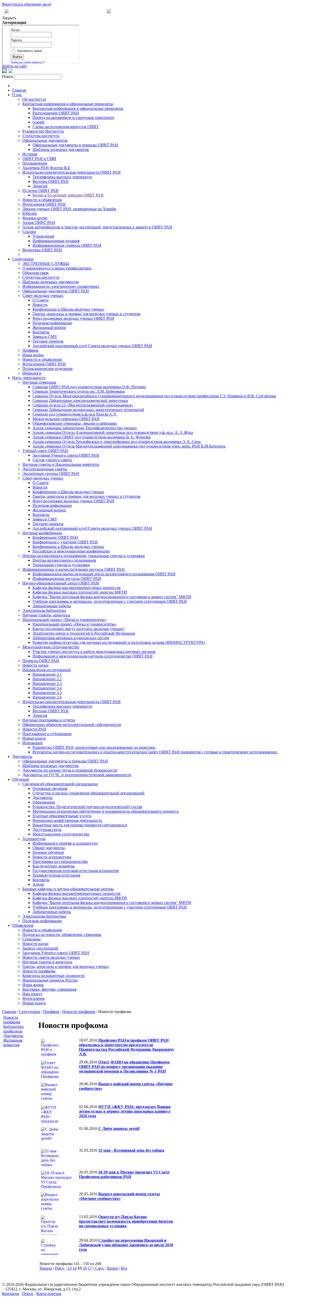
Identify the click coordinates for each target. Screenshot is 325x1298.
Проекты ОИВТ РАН (40, 661)
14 (75, 1268)
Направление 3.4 (47, 688)
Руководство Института (43, 131)
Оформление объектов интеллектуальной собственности (71, 724)
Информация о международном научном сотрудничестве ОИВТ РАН (92, 656)
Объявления (22, 925)
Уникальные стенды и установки (61, 565)
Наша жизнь (33, 355)
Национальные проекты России (50, 980)
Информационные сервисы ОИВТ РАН (66, 245)
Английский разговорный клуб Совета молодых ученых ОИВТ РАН (92, 346)
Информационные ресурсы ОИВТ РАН (66, 578)
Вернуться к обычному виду (26, 4)
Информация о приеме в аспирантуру (65, 843)
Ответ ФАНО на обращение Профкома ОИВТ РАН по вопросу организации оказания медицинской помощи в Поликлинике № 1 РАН (124, 1066)
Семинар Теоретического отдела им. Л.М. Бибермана (78, 391)
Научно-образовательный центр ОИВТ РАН (60, 583)
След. (99, 1268)
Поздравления (34, 163)
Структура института (40, 136)
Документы (22, 756)
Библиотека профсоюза (13, 1028)
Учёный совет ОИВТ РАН (45, 451)
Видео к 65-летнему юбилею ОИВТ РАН (68, 195)
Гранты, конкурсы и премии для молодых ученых (65, 966)
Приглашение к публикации (47, 734)
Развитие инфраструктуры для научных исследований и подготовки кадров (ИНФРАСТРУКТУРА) (118, 642)
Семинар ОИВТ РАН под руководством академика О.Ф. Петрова (89, 387)
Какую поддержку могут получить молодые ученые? (78, 629)
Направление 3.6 (47, 697)
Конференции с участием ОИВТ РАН (65, 542)
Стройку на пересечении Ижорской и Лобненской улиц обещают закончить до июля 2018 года (126, 1245)
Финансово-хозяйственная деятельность (67, 820)
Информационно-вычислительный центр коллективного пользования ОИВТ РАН (103, 574)
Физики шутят (34, 218)
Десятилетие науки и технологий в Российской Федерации (83, 633)
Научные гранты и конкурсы (47, 962)
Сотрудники (23, 259)
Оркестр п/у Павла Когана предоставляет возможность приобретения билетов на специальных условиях (126, 1221)
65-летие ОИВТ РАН (40, 190)
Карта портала (48, 1293)
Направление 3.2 (47, 679)
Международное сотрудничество (50, 647)
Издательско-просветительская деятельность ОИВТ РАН (71, 172)
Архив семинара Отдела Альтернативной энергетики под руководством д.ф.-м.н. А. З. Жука (112, 432)
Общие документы (48, 848)
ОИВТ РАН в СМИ (39, 158)
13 (70, 1268)
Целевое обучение (48, 852)
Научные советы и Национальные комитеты (60, 464)
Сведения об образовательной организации (60, 784)
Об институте (34, 99)
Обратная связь (35, 273)
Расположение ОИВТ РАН (55, 113)
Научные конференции (42, 533)
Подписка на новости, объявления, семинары (61, 934)
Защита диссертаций (40, 948)
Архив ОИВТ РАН (38, 222)
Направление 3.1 (47, 674)
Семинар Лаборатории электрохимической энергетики (80, 400)
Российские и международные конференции (71, 551)
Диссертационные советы (44, 469)
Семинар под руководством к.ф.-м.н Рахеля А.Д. (74, 414)
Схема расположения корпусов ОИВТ (65, 127)
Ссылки (29, 231)
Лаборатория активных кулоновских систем (70, 638)
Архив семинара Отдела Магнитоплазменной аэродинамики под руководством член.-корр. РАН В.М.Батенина (128, 446)
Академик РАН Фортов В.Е (46, 168)
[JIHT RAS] (11, 71)
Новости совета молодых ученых (51, 957)
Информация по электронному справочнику (61, 286)
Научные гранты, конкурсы (46, 615)
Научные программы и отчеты (48, 720)
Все (124, 1268)
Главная (19, 90)
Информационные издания (55, 241)
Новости (39, 305)
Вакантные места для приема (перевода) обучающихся (79, 825)
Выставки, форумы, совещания (49, 989)
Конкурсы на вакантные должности (53, 975)
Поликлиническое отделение (47, 368)
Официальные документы (45, 140)
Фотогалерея (33, 998)
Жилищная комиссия (12, 1042)
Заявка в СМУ (44, 336)
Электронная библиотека (44, 610)
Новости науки (35, 665)
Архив (38, 884)
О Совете (40, 300)
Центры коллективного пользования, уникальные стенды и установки (83, 556)
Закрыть (9, 18)
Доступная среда (46, 829)
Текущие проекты (47, 341)
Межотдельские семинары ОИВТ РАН (66, 419)
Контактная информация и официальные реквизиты (67, 104)
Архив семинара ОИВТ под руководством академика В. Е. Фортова (91, 437)
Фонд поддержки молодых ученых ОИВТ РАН (73, 318)
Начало (46, 1268)
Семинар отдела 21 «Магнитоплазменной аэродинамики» (82, 405)
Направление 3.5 (47, 692)
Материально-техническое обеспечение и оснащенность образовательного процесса (105, 811)
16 (85, 1268)
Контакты (41, 332)
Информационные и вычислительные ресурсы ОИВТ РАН (73, 569)
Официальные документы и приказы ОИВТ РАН (75, 145)
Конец (112, 1268)
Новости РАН (34, 729)
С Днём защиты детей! (119, 1128)
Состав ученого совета (52, 460)
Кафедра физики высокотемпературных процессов (76, 587)
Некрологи (31, 373)
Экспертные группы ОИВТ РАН (50, 473)
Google (38, 122)
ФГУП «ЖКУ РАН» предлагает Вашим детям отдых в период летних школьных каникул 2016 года (125, 1111)
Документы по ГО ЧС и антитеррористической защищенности (76, 775)
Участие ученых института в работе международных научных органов (93, 651)
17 (90, 1268)
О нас (17, 95)
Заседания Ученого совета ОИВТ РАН (65, 455)
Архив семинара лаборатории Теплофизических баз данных (84, 428)
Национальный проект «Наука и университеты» (64, 619)
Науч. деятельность (28, 378)
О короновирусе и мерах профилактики (56, 268)
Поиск (27, 1293)
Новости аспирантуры (51, 857)
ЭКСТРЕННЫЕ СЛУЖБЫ (45, 263)
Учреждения (43, 236)
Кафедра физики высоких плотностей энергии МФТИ (79, 592)
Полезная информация (52, 323)
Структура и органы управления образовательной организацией (88, 793)
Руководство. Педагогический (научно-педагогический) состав (87, 807)
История (29, 154)
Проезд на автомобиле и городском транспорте (73, 117)
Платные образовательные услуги (61, 816)
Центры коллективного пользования (64, 560)
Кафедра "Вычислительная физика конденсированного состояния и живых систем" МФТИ (111, 597)
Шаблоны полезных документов (60, 149)
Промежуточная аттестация (56, 875)
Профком (30, 350)
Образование (43, 802)
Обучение (20, 779)
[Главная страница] (109, 12)
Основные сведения (49, 788)
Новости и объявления (42, 200)
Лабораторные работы (51, 606)
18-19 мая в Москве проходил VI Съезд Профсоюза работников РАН (124, 1174)
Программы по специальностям (60, 861)
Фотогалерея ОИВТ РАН (44, 204)
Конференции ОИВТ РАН (55, 537)
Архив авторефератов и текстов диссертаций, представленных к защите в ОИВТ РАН (97, 227)
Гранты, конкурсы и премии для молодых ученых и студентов (86, 314)
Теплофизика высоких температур (62, 177)
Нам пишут (32, 994)
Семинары (31, 939)
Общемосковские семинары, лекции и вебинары (74, 423)
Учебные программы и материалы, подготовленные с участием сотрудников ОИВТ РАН (109, 601)
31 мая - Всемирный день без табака (131, 1150)
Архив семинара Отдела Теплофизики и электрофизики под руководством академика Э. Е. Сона (116, 441)
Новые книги (34, 738)
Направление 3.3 (47, 683)
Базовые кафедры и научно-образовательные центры (68, 889)
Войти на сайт (14, 66)
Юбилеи (29, 213)
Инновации (32, 743)
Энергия (39, 186)
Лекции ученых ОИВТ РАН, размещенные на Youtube (69, 209)
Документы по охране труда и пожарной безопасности (69, 770)
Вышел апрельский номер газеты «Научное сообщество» (119, 1196)
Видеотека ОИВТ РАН (42, 250)
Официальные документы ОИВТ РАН (55, 291)
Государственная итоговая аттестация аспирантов (75, 870)
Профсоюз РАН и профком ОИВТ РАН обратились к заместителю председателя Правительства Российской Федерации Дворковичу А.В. (126, 1047)
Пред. (60, 1268)
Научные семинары (39, 382)
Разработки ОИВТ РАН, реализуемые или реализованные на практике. (94, 747)
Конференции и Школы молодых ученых (68, 309)
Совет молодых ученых (42, 295)
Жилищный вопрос (49, 327)
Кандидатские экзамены (53, 866)
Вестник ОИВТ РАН (50, 181)
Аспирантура (33, 839)
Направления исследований (46, 670)
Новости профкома (38, 971)
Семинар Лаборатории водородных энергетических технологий (88, 409)
